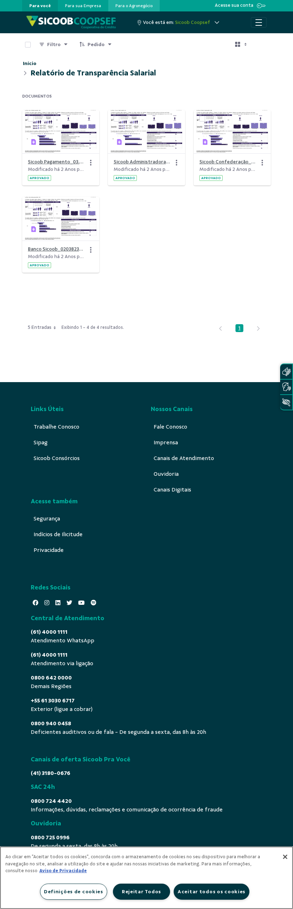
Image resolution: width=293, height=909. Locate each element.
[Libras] (286, 371)
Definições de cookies (73, 891)
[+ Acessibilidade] (286, 402)
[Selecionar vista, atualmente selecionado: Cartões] (241, 44)
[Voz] (286, 387)
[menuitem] (40, 5)
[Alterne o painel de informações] (262, 44)
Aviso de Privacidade (63, 870)
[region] (146, 877)
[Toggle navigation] (259, 22)
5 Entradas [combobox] (39, 327)
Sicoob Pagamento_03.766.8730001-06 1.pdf (56, 161)
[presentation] (40, 5)
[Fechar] (285, 857)
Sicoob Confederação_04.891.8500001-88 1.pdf (228, 161)
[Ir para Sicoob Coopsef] (71, 22)
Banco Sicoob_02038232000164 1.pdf (56, 249)
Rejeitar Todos (141, 891)
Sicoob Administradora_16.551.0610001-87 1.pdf (142, 161)
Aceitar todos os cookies (211, 891)
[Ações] (90, 162)
